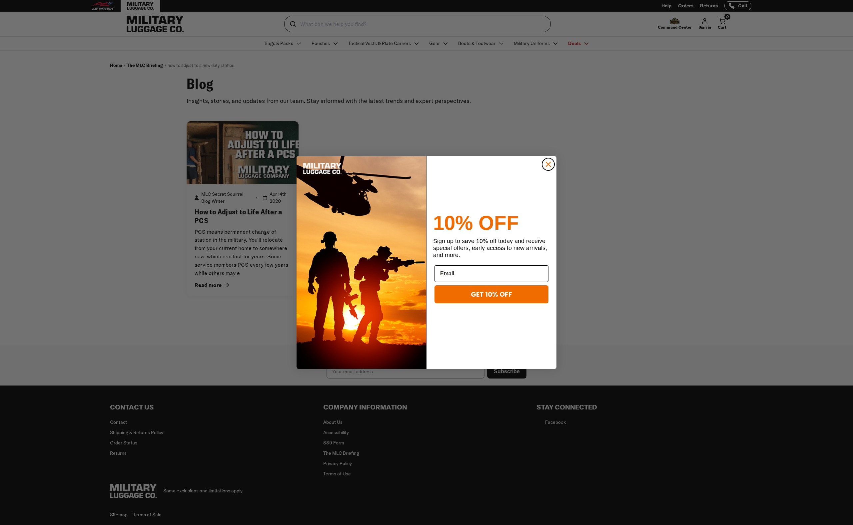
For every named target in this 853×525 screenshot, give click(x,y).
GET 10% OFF (491, 294)
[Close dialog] (548, 164)
